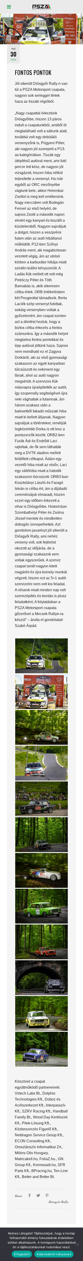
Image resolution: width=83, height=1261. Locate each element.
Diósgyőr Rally (58, 1202)
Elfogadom (22, 1254)
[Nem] (77, 1244)
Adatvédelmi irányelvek (54, 1254)
